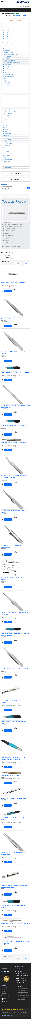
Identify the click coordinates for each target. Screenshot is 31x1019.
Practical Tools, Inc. (10, 1005)
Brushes (5, 127)
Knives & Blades (7, 115)
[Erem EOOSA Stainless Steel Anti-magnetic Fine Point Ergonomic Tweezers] (15, 628)
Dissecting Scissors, (6, 38)
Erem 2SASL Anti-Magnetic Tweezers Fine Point (13, 442)
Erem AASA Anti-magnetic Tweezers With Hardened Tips (15, 923)
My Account (4, 968)
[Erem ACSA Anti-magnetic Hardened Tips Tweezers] (15, 792)
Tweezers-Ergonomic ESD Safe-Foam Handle (14, 103)
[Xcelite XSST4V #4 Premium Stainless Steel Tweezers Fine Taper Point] (15, 937)
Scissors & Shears (7, 82)
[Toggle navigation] (3, 10)
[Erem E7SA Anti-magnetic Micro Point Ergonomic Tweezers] (15, 717)
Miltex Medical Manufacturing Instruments (11, 62)
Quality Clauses (21, 999)
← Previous (18, 263)
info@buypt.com (23, 973)
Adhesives (5, 24)
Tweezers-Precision (9, 107)
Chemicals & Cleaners (7, 30)
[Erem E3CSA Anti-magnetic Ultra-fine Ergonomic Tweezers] (15, 901)
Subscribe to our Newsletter (24, 997)
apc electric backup (6, 155)
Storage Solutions (6, 145)
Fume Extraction (6, 46)
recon (5, 78)
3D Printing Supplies (7, 22)
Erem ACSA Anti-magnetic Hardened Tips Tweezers (14, 798)
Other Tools (6, 66)
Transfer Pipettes (6, 151)
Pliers (5, 70)
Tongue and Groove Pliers (9, 86)
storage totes (5, 163)
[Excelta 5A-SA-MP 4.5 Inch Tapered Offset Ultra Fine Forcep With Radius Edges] (15, 464)
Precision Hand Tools (7, 64)
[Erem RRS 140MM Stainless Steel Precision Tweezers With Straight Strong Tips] (15, 874)
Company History (6, 987)
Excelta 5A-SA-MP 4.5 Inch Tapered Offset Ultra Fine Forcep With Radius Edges (14, 476)
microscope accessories (7, 159)
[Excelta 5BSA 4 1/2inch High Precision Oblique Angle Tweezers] (15, 567)
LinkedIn (5, 1001)
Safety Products (6, 135)
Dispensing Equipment (7, 36)
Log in (26, 15)
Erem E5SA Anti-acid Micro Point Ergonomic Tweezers (15, 372)
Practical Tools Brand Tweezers (11, 96)
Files (5, 80)
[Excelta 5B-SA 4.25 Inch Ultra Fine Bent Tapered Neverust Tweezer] (15, 533)
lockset (4, 157)
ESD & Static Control (7, 40)
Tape (4, 149)
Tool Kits (6, 88)
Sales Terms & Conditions (23, 995)
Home (3, 195)
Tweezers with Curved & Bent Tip (12, 100)
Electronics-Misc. (6, 42)
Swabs (4, 147)
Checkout (18, 15)
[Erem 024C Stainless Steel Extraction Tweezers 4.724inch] (15, 690)
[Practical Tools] (3, 2)
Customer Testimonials (23, 992)
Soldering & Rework (7, 139)
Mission (3, 991)
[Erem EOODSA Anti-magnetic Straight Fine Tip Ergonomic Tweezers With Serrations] (15, 745)
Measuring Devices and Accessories (10, 60)
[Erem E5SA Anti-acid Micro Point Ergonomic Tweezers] (15, 368)
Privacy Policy (21, 993)
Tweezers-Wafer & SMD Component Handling (14, 111)
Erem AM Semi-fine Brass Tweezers (10, 775)
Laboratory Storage (6, 58)
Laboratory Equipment (7, 56)
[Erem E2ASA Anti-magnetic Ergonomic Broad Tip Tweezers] (15, 421)
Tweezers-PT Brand (8, 113)
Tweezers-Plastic (8, 105)
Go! (28, 188)
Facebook (5, 999)
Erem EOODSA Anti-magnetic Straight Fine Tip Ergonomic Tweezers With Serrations (13, 758)
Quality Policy (21, 1000)
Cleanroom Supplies (7, 34)
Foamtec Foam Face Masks (8, 44)
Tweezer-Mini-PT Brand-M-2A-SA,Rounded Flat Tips (14, 282)
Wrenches (6, 121)
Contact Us (18, 968)
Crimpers (6, 129)
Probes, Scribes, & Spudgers (9, 76)
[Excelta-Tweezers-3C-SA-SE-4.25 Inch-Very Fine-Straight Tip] (15, 340)
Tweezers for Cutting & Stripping (11, 98)
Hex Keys (6, 90)
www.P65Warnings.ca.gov (7, 1015)
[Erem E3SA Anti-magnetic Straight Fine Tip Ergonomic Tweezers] (15, 813)
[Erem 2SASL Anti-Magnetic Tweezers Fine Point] (15, 440)
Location (4, 993)
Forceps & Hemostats (8, 84)
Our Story (4, 989)
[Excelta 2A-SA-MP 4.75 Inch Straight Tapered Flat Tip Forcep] (15, 656)
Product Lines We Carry (23, 990)
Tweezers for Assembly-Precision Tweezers (12, 94)
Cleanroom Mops (6, 32)
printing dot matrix (6, 161)
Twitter (4, 998)
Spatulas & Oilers (7, 125)
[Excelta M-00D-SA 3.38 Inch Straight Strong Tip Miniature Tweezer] (15, 841)
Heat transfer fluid (6, 50)
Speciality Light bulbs (7, 141)
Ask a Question (14, 179)
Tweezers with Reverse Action (11, 101)
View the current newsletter (6, 190)
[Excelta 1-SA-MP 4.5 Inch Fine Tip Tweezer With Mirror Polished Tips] (15, 601)
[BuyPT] (22, 2)
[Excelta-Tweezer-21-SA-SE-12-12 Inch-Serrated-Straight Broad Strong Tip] (15, 394)
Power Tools (6, 72)
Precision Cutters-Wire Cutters (10, 74)
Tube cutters (6, 92)
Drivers (5, 131)
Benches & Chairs (6, 26)
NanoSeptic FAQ (7, 167)
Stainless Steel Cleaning (7, 143)
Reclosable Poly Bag (7, 133)
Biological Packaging (7, 28)
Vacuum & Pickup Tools (9, 117)
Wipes (4, 153)
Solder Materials (6, 137)
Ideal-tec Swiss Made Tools (8, 52)
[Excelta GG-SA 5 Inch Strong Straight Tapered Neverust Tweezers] (15, 499)
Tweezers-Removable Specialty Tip (12, 109)
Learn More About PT (23, 988)
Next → (26, 263)
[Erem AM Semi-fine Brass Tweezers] (15, 772)
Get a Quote (15, 174)
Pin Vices (6, 68)
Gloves (4, 48)
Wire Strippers (7, 119)
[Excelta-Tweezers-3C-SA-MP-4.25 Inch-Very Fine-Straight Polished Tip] (15, 305)
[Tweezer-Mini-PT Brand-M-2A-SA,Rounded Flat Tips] (15, 274)
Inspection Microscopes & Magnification (11, 54)
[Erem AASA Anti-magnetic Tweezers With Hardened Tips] (15, 920)
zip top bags (5, 165)
